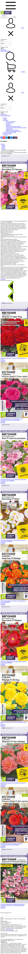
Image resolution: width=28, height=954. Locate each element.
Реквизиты (8, 125)
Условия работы (9, 122)
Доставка (8, 124)
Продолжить (3, 941)
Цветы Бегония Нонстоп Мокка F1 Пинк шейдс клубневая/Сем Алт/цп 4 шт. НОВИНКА (12, 419)
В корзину (3, 361)
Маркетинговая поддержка (12, 130)
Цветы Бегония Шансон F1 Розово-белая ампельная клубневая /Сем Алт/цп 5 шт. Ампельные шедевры (13, 905)
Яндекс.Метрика (9, 929)
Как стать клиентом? (11, 121)
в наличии (3, 279)
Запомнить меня (4, 47)
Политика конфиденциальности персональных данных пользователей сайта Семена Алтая (16, 127)
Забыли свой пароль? (5, 51)
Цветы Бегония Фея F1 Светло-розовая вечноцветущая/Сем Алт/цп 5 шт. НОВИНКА (13, 480)
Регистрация (3, 49)
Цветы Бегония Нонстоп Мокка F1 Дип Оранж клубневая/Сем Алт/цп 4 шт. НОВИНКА (11, 844)
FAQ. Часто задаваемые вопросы (13, 131)
